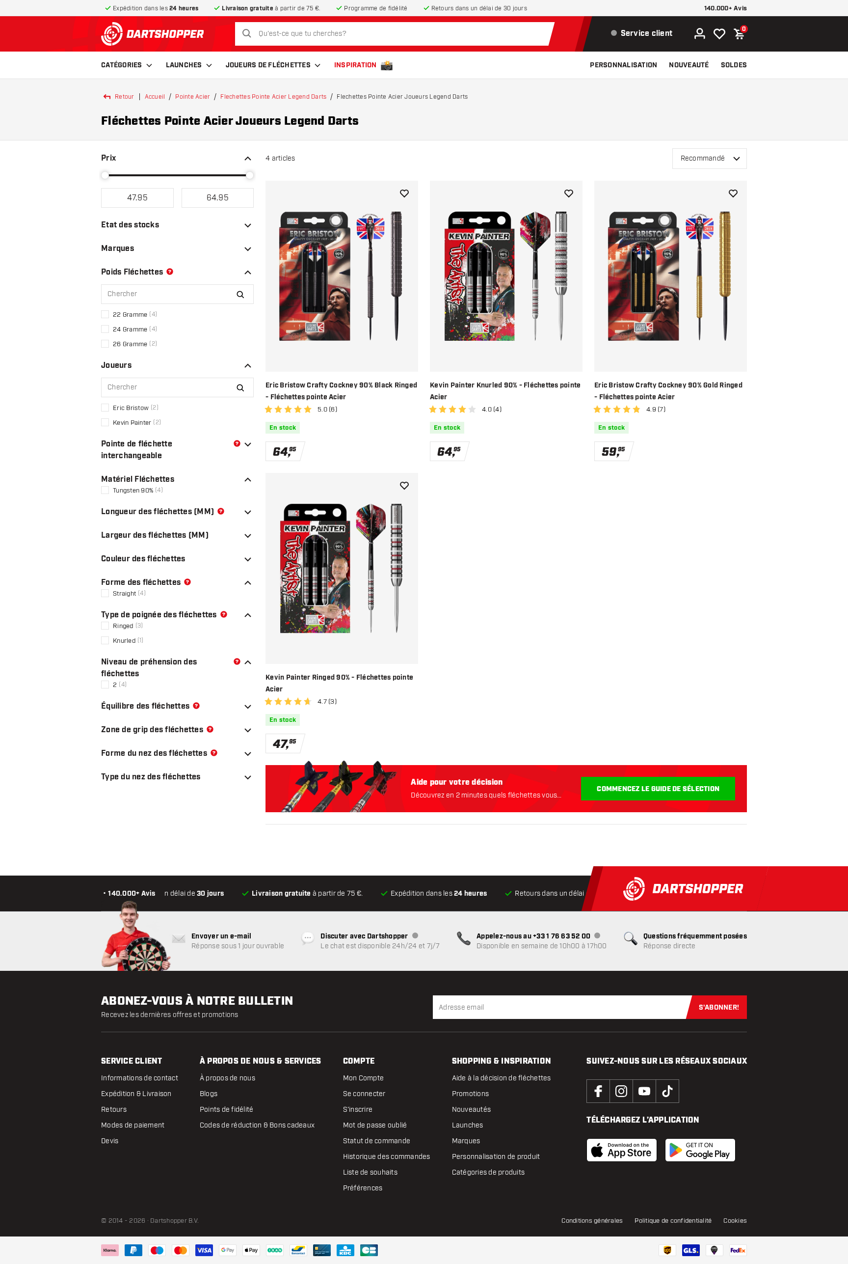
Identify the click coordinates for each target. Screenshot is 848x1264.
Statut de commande (377, 1141)
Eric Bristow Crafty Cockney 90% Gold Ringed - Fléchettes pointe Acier (668, 391)
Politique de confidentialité (673, 1221)
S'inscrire (358, 1109)
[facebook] (598, 1091)
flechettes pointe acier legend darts (273, 96)
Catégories (121, 65)
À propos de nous (227, 1078)
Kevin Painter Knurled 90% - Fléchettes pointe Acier (505, 391)
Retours (114, 1109)
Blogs (208, 1094)
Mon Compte (363, 1078)
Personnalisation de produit (496, 1157)
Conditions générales (592, 1221)
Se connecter (364, 1094)
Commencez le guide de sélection (658, 789)
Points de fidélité (227, 1109)
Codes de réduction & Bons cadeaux (257, 1125)
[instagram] (621, 1091)
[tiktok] (667, 1091)
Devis (109, 1141)
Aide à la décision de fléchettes (501, 1078)
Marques (466, 1141)
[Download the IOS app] (621, 1150)
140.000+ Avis (725, 8)
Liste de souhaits (370, 1172)
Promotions (470, 1094)
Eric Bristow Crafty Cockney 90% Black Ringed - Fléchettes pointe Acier (341, 391)
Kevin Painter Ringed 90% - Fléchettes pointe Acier (339, 683)
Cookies (735, 1221)
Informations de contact (139, 1078)
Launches (184, 65)
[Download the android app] (700, 1150)
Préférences (363, 1188)
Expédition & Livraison (136, 1094)
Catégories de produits (488, 1172)
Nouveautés (471, 1109)
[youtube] (644, 1091)
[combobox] (397, 34)
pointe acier (192, 96)
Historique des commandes (386, 1157)
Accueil (155, 96)
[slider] (105, 175)
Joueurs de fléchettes (268, 65)
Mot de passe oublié (375, 1125)
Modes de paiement (132, 1125)
